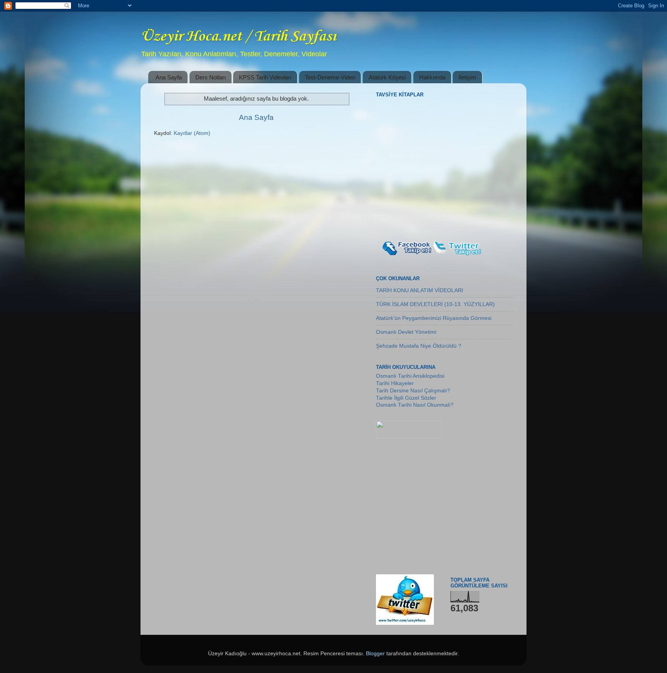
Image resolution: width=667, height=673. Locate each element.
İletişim (467, 77)
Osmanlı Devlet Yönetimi (406, 332)
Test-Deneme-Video (330, 77)
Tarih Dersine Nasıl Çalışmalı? (413, 391)
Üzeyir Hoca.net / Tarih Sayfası (238, 36)
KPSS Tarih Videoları (265, 77)
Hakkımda (432, 77)
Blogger (375, 653)
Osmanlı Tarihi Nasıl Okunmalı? (415, 405)
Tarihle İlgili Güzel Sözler (406, 398)
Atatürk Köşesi (387, 77)
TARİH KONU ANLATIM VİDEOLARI (419, 290)
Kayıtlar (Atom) (192, 133)
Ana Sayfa (169, 77)
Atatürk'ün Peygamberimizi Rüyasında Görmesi (433, 318)
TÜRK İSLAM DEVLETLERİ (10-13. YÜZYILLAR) (435, 304)
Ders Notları (210, 77)
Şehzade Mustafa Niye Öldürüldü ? (418, 346)
